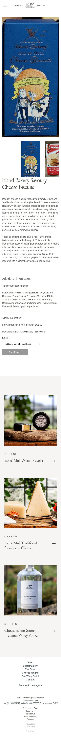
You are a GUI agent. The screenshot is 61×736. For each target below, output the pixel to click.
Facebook (24, 685)
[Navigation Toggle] (5, 5)
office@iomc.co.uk (30, 700)
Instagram (37, 685)
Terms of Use (30, 726)
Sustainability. (30, 666)
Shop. (30, 662)
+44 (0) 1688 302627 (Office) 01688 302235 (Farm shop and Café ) (30, 703)
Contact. (30, 679)
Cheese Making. (30, 673)
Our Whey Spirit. (30, 676)
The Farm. (30, 669)
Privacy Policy (30, 724)
